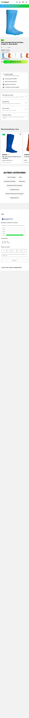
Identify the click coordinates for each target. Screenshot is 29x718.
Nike (20, 177)
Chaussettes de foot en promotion (14, 185)
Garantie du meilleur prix (10, 84)
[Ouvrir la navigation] (26, 2)
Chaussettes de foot (14, 189)
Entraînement (22, 181)
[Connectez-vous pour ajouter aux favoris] (2, 62)
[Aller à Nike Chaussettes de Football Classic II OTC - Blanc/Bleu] (15, 55)
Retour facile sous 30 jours (11, 81)
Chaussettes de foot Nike (9, 181)
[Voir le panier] (23, 2)
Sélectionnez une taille (15, 61)
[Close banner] (27, 6)
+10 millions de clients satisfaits (12, 87)
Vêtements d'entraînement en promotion (14, 193)
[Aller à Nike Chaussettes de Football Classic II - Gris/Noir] (21, 55)
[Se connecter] (19, 2)
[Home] (5, 2)
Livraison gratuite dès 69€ (11, 78)
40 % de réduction (12, 177)
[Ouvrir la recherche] (17, 2)
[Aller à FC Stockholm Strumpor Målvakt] (9, 55)
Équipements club (14, 197)
